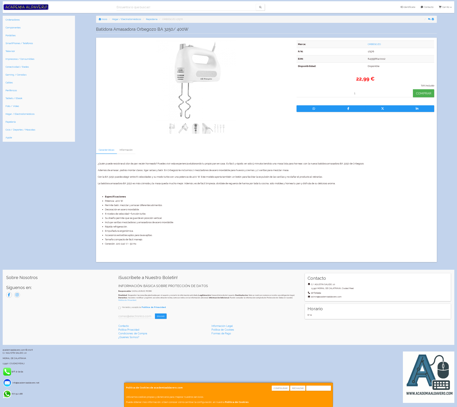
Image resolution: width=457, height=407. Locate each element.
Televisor (10, 51)
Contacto (428, 7)
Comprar (423, 93)
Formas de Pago (221, 333)
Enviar (161, 316)
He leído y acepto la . (144, 307)
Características (106, 150)
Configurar (281, 388)
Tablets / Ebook (14, 98)
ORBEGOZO (374, 44)
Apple (9, 137)
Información (126, 150)
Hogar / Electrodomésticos (20, 114)
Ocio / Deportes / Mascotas (20, 129)
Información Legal (222, 326)
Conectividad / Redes (17, 67)
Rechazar (298, 388)
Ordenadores (13, 19)
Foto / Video (12, 106)
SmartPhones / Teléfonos (19, 43)
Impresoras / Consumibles (20, 59)
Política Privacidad (128, 329)
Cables (9, 82)
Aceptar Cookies (318, 388)
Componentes (13, 27)
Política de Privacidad (127, 300)
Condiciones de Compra (132, 333)
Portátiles (11, 35)
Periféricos (11, 90)
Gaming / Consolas (16, 74)
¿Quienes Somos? (128, 337)
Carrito (446, 7)
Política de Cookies (236, 402)
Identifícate (409, 7)
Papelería (11, 121)
